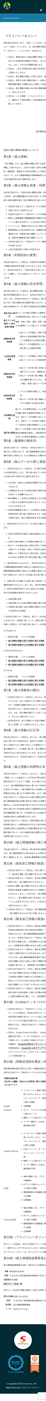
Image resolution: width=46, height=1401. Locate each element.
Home (6, 18)
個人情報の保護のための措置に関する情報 (26, 644)
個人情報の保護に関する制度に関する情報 (26, 640)
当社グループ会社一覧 (13, 1283)
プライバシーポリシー (30, 1387)
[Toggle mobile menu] (41, 10)
